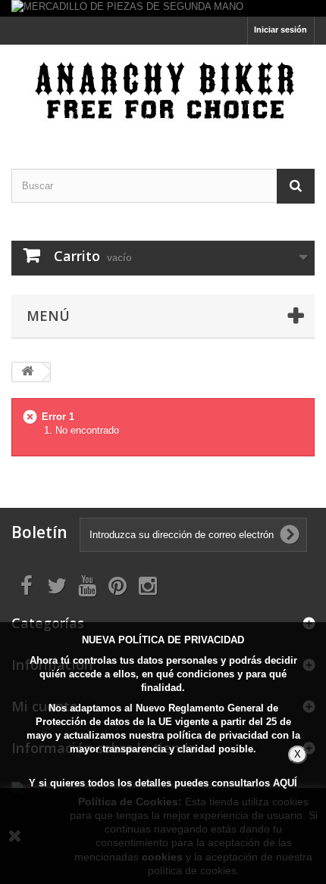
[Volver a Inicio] (27, 372)
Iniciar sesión (280, 29)
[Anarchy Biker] (163, 93)
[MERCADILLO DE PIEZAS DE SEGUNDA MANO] (163, 8)
